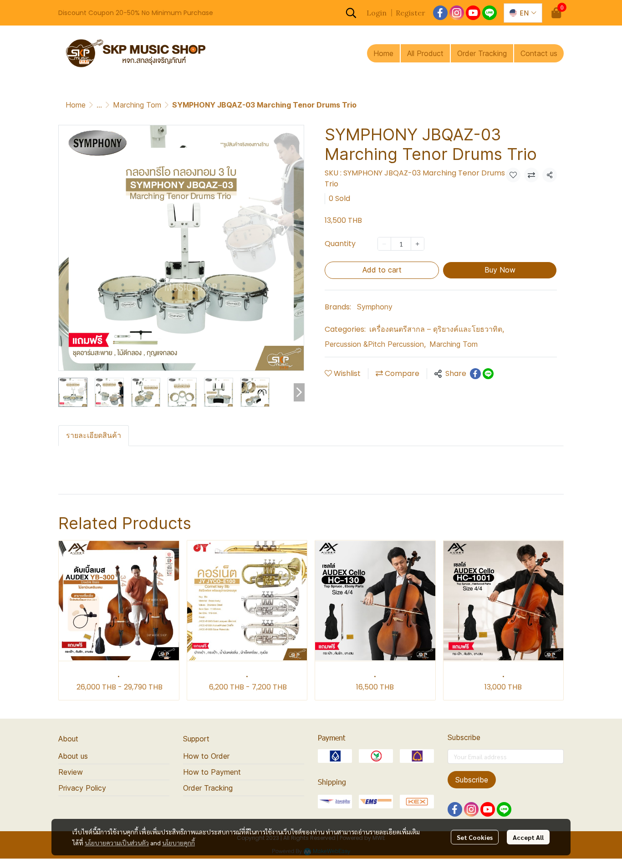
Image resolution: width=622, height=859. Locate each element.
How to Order (206, 756)
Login (377, 12)
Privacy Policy (82, 787)
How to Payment (212, 772)
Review (70, 772)
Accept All (528, 837)
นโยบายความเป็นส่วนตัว (117, 842)
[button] (351, 13)
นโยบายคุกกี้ (178, 842)
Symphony (375, 306)
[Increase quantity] (417, 243)
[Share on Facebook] (475, 373)
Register (410, 12)
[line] (489, 12)
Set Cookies (475, 837)
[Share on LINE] (488, 373)
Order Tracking (208, 787)
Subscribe (471, 779)
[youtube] (473, 12)
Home (76, 104)
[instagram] (456, 12)
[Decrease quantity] (384, 243)
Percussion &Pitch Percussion (375, 344)
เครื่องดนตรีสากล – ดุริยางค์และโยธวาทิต (436, 329)
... (99, 104)
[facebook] (440, 12)
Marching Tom (137, 104)
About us (73, 756)
